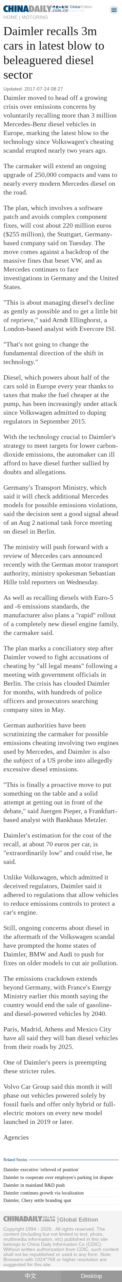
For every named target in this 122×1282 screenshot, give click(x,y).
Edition (81, 7)
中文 (30, 1276)
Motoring (35, 17)
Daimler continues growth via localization (43, 1193)
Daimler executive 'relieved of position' (41, 1169)
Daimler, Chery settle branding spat (37, 1200)
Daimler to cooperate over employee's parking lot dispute (58, 1177)
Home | (11, 17)
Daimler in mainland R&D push (34, 1185)
